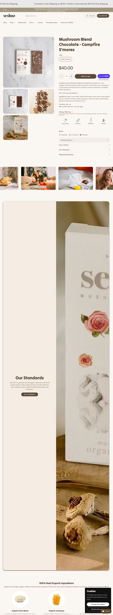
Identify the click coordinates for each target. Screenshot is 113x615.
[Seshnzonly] (9, 16)
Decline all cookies (98, 609)
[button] (103, 16)
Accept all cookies (98, 604)
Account (92, 16)
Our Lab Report (29, 394)
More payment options (104, 79)
